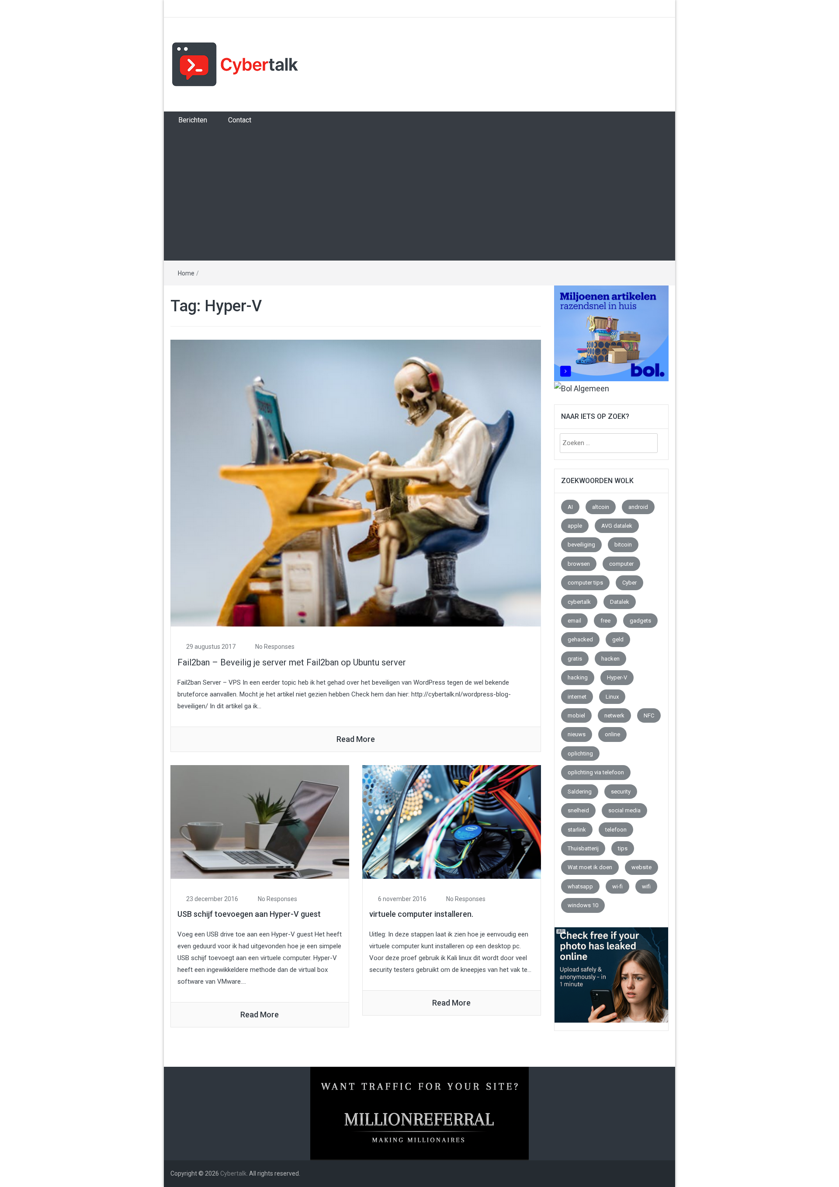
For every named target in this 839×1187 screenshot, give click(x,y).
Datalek (619, 602)
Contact (239, 120)
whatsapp (580, 886)
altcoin (600, 507)
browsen (579, 563)
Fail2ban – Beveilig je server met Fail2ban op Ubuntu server (291, 662)
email (574, 620)
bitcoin (623, 544)
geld (618, 639)
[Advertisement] (419, 194)
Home (186, 273)
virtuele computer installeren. (421, 914)
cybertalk (579, 602)
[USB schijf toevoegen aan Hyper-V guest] (259, 821)
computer (621, 563)
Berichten (192, 120)
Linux (612, 696)
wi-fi (617, 886)
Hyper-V (617, 677)
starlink (577, 829)
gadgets (640, 620)
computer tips (585, 582)
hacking (578, 677)
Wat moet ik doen (590, 867)
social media (624, 810)
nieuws (577, 734)
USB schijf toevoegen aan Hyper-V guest (249, 914)
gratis (575, 658)
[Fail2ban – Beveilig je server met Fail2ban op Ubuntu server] (355, 482)
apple (575, 525)
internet (577, 696)
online (612, 734)
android (638, 507)
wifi (646, 886)
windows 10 (583, 905)
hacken (610, 658)
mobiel (576, 715)
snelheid (578, 810)
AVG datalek (616, 525)
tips (623, 848)
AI (570, 507)
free (605, 620)
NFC (649, 715)
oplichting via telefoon (596, 772)
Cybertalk (233, 1173)
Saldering (580, 791)
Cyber (629, 582)
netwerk (614, 715)
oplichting (580, 753)
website (641, 867)
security (621, 791)
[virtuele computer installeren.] (451, 821)
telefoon (616, 829)
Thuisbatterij (583, 848)
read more (355, 739)
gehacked (580, 639)
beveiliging (581, 544)
